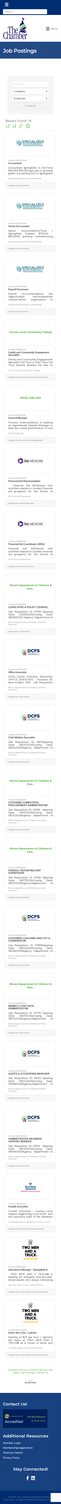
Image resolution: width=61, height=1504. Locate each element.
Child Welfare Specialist (21, 737)
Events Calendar (38, 1370)
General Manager (17, 418)
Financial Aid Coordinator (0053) (26, 544)
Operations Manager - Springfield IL (28, 1269)
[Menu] (6, 4)
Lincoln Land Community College (24, 370)
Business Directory (18, 1370)
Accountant (14, 163)
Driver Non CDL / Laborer (22, 1333)
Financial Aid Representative (24, 481)
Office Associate (17, 672)
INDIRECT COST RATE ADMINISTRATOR (21, 1007)
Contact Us (42, 1372)
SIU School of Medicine (19, 496)
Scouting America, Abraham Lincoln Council (29, 1222)
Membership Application (18, 1447)
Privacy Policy (11, 1457)
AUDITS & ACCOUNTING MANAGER (28, 1073)
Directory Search (13, 1452)
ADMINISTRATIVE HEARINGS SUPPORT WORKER (25, 1140)
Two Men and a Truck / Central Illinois (25, 1285)
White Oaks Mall (15, 433)
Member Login (12, 1443)
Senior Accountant (18, 226)
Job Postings (27, 1372)
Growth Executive (18, 1206)
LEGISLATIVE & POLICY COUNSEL (28, 607)
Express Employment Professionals (25, 178)
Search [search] (32, 105)
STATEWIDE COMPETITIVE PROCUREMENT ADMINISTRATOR (28, 804)
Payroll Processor (18, 289)
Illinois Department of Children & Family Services (27, 623)
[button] (7, 126)
